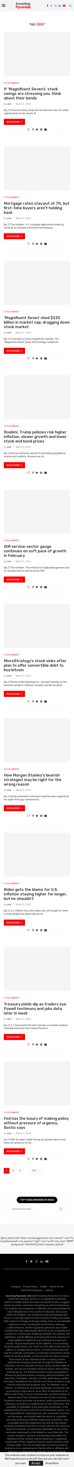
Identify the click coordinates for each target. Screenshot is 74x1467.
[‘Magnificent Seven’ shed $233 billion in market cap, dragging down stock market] (37, 283)
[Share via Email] (45, 129)
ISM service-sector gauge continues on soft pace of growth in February (35, 551)
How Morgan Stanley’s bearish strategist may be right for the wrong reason (32, 780)
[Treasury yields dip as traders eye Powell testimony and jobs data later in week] (37, 969)
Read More (52, 1463)
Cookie (43, 1286)
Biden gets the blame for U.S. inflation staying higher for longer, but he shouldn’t (35, 894)
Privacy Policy (30, 1286)
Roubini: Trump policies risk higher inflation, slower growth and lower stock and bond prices (35, 436)
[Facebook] (47, 5)
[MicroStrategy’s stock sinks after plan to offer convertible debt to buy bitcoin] (37, 626)
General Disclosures (31, 1290)
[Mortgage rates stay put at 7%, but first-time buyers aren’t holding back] (37, 168)
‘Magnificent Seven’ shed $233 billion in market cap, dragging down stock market (37, 322)
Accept (36, 1463)
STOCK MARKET (12, 83)
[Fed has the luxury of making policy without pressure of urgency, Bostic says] (37, 1083)
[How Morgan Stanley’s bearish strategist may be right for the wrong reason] (37, 740)
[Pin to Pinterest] (41, 129)
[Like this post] (28, 129)
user (9, 104)
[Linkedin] (60, 5)
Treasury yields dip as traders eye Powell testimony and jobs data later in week (35, 1008)
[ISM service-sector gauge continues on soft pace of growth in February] (37, 512)
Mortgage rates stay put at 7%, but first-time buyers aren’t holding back (36, 208)
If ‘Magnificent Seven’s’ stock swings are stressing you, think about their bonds (32, 93)
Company (15, 1286)
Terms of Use (57, 1286)
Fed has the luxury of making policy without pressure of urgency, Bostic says (36, 1123)
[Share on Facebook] (33, 129)
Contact (49, 1290)
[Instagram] (55, 5)
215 (33, 1170)
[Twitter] (51, 5)
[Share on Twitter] (37, 129)
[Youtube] (64, 5)
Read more (13, 122)
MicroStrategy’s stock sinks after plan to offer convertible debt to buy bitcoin (35, 665)
